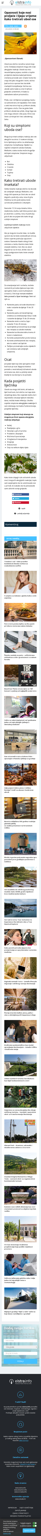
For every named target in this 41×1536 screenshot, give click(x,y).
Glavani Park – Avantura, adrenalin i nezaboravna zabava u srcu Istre (18, 1146)
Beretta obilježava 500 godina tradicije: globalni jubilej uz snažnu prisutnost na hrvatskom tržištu (20, 824)
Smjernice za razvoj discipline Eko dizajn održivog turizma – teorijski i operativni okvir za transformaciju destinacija (20, 1112)
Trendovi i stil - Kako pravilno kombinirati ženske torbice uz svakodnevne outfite (16, 563)
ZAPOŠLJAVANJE (20, 1510)
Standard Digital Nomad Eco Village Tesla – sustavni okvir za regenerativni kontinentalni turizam (19, 1179)
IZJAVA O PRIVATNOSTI (21, 1513)
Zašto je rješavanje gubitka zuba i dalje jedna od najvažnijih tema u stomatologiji (19, 1280)
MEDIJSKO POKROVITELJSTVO (20, 1516)
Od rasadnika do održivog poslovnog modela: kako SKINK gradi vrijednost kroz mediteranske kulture (19, 891)
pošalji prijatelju (23, 513)
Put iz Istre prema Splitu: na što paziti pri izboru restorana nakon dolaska (19, 625)
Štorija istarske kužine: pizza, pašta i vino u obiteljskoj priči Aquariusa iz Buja (20, 1014)
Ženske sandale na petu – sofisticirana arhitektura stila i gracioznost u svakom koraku (20, 657)
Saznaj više (7, 1533)
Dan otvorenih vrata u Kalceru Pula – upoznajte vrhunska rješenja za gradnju (19, 757)
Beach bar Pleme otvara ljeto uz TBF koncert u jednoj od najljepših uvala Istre (20, 690)
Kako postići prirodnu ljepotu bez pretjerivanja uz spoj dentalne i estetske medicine (20, 950)
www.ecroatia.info (20, 1492)
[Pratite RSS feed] (25, 26)
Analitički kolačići (25, 1526)
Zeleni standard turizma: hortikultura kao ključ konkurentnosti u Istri (19, 1079)
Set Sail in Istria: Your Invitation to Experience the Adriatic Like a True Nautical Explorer (18, 922)
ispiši (23, 508)
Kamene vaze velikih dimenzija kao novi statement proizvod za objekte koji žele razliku (20, 1209)
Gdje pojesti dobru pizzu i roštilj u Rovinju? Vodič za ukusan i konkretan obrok (18, 790)
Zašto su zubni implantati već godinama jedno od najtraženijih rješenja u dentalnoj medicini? (20, 722)
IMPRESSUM (12, 1508)
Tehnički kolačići (25, 1523)
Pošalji (20, 1361)
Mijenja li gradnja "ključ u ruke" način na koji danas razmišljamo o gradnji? (19, 1313)
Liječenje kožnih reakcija (14, 225)
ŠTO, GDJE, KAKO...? (12, 26)
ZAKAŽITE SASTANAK (27, 1464)
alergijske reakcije (27, 403)
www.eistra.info (20, 1488)
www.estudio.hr (20, 1499)
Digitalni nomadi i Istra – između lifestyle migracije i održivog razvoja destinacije (20, 982)
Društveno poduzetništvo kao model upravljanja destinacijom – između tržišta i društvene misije (20, 1047)
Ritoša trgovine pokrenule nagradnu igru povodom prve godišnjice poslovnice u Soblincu (20, 859)
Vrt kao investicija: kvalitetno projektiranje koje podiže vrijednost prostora (18, 1247)
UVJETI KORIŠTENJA (26, 1508)
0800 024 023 (23, 1440)
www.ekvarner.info (20, 1490)
